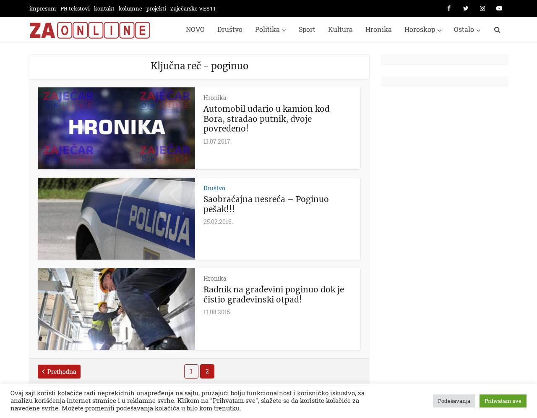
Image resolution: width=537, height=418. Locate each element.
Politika (267, 29)
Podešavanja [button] (454, 401)
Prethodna (61, 372)
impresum (42, 8)
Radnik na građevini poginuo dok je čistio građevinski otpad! (273, 294)
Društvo (229, 29)
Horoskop (419, 29)
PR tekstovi (75, 8)
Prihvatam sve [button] (503, 401)
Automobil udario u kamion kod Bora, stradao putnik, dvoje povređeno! (266, 119)
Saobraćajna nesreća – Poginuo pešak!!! (266, 204)
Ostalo (464, 29)
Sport (307, 29)
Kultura (340, 29)
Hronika (378, 29)
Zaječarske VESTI (192, 8)
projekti (156, 8)
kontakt (104, 8)
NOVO (195, 29)
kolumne (130, 8)
